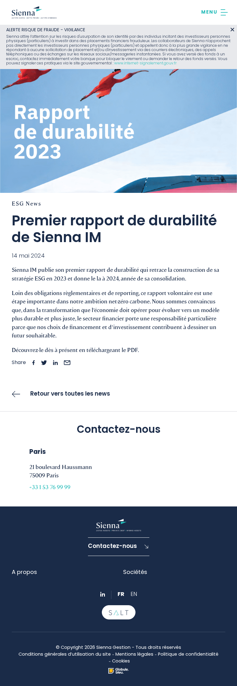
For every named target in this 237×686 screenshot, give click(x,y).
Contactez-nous (112, 546)
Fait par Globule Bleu (118, 671)
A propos (24, 572)
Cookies (121, 661)
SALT (118, 612)
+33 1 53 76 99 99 (49, 486)
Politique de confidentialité (188, 654)
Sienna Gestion (34, 12)
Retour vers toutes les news (70, 394)
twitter (44, 362)
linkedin (55, 362)
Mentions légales (134, 654)
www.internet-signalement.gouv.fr (145, 63)
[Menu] (214, 12)
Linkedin (102, 594)
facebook (33, 362)
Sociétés (135, 572)
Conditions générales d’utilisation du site (65, 654)
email (67, 362)
